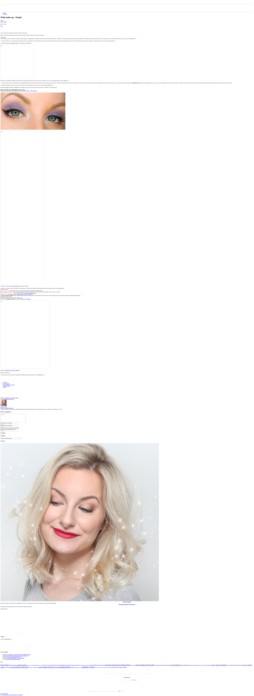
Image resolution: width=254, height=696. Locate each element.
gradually (85, 667)
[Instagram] (93, 683)
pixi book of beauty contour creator (235, 665)
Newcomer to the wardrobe (12, 397)
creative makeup (22, 665)
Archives (2, 639)
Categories (3, 438)
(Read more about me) (124, 604)
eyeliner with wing (45, 665)
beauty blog (5, 665)
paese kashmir (175, 665)
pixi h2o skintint (8, 667)
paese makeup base (185, 665)
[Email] (17, 28)
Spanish (13, 694)
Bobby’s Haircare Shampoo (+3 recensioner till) (18, 655)
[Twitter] (7, 28)
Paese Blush (156, 665)
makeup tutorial (6, 386)
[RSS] (100, 683)
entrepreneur (29, 665)
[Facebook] (3, 28)
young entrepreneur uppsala (105, 667)
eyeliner (39, 665)
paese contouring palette (165, 665)
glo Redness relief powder (84, 665)
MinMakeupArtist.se (9, 399)
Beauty (4, 12)
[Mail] (97, 683)
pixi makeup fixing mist (20, 667)
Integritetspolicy (127, 677)
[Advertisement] (16, 379)
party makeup (209, 665)
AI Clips (5, 655)
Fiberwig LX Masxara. (26, 299)
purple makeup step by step (9, 384)
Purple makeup (6, 383)
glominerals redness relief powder (73, 665)
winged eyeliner (123, 667)
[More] (26, 28)
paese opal (197, 665)
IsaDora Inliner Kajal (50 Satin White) (25, 294)
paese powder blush (202, 665)
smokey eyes (73, 667)
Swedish (6, 694)
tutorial (4, 387)
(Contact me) (132, 604)
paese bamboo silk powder (145, 665)
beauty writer (56, 667)
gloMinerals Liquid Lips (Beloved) (12, 370)
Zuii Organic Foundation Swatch (13, 659)
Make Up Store (15, 43)
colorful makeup (13, 665)
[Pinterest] (12, 28)
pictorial (223, 665)
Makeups (5, 14)
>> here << (23, 89)
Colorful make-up (53, 665)
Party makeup (216, 665)
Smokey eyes (79, 667)
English (6, 693)
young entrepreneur (98, 667)
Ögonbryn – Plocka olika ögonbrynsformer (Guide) (20, 654)
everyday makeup (35, 665)
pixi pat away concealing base (33, 667)
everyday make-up (114, 667)
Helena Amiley (4, 21)
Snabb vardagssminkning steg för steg (14, 656)
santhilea (40, 667)
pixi (227, 665)
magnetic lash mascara (113, 665)
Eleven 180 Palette (15, 286)
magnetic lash (101, 665)
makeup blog (125, 665)
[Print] (22, 28)
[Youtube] (104, 683)
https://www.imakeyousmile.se (7, 408)
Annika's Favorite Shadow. (30, 293)
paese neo (192, 665)
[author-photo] (4, 405)
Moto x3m (5, 654)
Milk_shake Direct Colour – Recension (16, 658)
